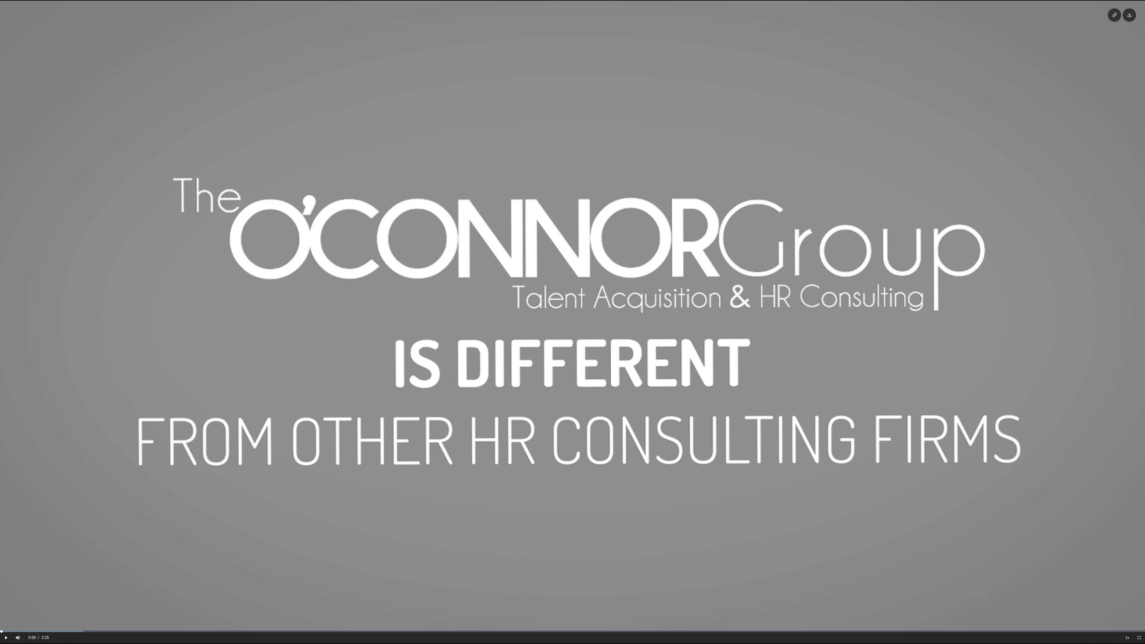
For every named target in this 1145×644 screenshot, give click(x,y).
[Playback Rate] (1127, 638)
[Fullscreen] (1139, 638)
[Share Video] (1114, 15)
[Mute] (18, 638)
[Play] (6, 638)
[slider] (572, 631)
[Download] (1129, 15)
